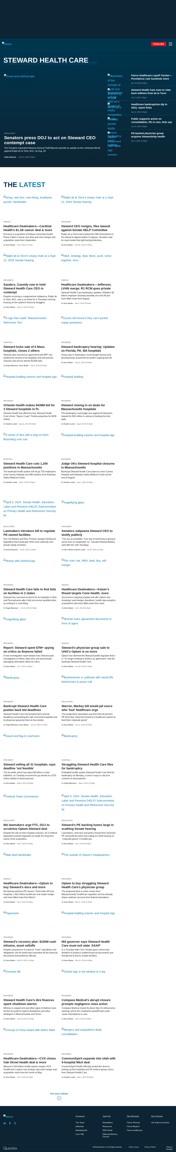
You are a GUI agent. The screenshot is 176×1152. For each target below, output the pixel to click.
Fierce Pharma (133, 1122)
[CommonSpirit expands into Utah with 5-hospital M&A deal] (89, 1032)
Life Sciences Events (160, 1122)
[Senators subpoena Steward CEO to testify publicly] (73, 502)
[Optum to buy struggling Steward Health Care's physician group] (85, 854)
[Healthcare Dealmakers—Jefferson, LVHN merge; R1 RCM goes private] (88, 258)
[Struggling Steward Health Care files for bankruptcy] (70, 736)
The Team (80, 1122)
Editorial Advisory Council (110, 1135)
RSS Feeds (107, 1130)
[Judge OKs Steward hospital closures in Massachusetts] (88, 435)
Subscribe (158, 44)
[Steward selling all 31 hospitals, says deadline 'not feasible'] (21, 736)
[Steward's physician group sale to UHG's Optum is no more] (89, 621)
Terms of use (134, 1147)
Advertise (80, 1126)
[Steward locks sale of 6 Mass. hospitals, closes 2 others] (30, 320)
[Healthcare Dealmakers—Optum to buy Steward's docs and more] (17, 854)
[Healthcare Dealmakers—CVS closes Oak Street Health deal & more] (29, 1030)
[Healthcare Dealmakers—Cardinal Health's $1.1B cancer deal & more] (30, 199)
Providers (66, 222)
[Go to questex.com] (10, 1148)
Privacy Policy (150, 1147)
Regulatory (9, 133)
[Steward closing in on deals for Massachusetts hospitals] (72, 376)
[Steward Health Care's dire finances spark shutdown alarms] (11, 971)
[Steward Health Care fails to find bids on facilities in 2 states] (19, 560)
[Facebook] (11, 1123)
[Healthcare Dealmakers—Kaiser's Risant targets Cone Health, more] (89, 562)
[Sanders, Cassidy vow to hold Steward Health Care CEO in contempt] (30, 258)
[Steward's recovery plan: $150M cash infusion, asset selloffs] (11, 913)
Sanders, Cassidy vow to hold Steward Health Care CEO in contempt (24, 288)
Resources (107, 1126)
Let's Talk (80, 1134)
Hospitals (8, 342)
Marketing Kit (81, 1130)
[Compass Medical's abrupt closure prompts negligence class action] (84, 971)
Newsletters (108, 1122)
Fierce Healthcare (134, 1130)
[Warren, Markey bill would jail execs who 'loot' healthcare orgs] (89, 679)
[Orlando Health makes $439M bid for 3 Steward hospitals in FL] (30, 376)
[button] (170, 44)
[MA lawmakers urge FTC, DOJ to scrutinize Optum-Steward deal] (20, 796)
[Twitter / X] (16, 1123)
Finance (7, 222)
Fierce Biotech (133, 1126)
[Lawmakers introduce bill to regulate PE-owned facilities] (30, 509)
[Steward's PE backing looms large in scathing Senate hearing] (89, 803)
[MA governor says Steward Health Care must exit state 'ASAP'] (88, 913)
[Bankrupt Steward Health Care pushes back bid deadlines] (11, 677)
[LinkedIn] (5, 1123)
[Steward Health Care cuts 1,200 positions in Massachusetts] (30, 437)
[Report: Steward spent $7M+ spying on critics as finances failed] (14, 619)
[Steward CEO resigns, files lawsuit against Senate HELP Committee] (88, 199)
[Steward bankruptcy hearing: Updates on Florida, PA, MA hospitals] (88, 320)
